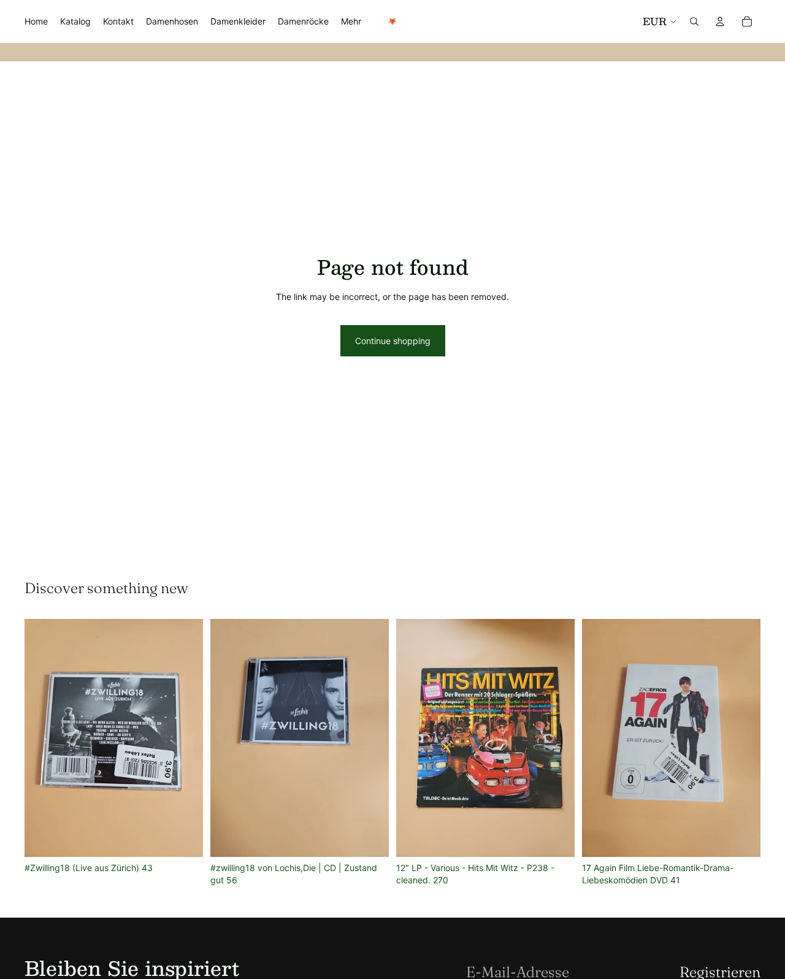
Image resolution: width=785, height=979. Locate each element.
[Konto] (719, 21)
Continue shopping (393, 341)
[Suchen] (694, 21)
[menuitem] (351, 21)
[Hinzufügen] (184, 838)
